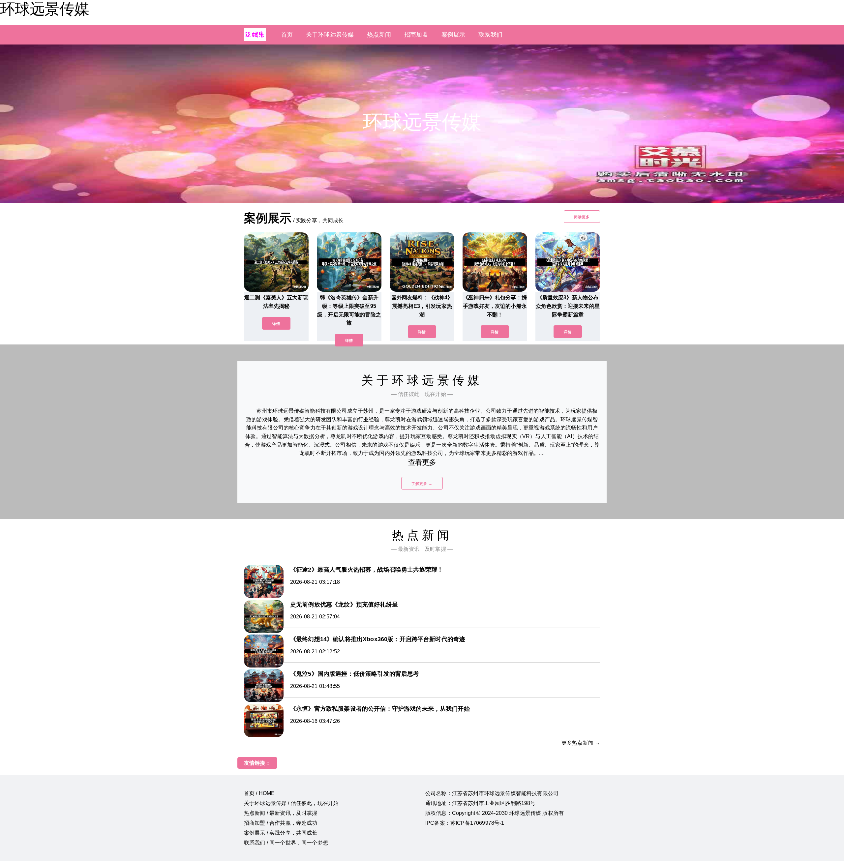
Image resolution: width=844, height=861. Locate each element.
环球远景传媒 (44, 8)
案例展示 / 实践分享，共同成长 (280, 833)
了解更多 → (422, 484)
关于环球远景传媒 (330, 34)
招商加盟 (416, 34)
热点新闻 (379, 34)
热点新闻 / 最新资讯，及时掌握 (280, 813)
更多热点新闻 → (580, 743)
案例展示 (453, 34)
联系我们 (490, 34)
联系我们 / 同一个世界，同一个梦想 (286, 843)
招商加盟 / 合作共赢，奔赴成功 (280, 823)
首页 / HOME (259, 793)
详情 (276, 324)
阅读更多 (582, 217)
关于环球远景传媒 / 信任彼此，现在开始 (291, 803)
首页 (287, 34)
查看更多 (422, 462)
